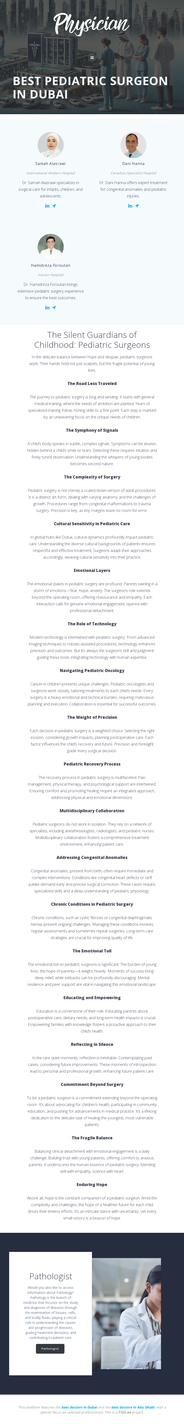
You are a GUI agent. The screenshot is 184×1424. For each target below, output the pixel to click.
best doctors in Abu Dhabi (132, 1407)
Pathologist (50, 1348)
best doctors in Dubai (79, 1407)
